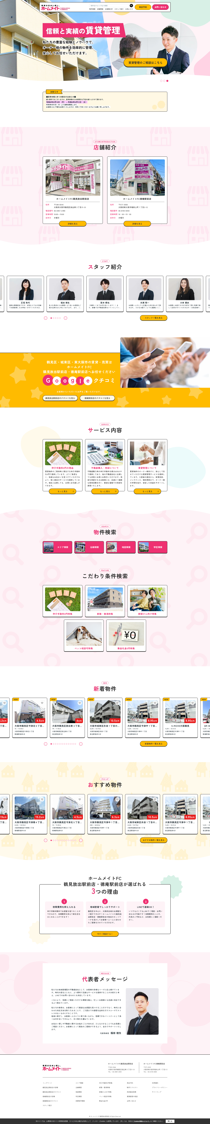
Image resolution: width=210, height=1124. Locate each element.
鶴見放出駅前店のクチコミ (52, 1092)
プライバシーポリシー (159, 1087)
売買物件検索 (80, 1101)
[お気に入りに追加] (4, 703)
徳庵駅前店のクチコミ (50, 1101)
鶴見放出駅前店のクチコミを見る (60, 398)
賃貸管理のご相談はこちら (145, 62)
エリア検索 (79, 1083)
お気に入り (129, 9)
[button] (46, 318)
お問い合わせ (160, 7)
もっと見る (62, 491)
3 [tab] (167, 81)
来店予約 (143, 7)
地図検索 (79, 1092)
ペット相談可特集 (105, 1096)
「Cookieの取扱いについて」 (141, 1121)
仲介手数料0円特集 (105, 1083)
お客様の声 (109, 9)
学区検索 (79, 1096)
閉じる (170, 1121)
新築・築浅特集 (104, 1087)
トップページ (47, 1083)
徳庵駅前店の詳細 (49, 1096)
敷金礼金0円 (103, 1101)
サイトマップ (156, 1092)
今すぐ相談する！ (105, 933)
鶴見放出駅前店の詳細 (50, 1087)
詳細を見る (73, 223)
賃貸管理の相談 (132, 1096)
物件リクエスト (132, 1087)
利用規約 (155, 1083)
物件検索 (92, 9)
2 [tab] (164, 81)
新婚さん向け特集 (105, 1092)
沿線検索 (79, 1087)
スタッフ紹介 (119, 9)
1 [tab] (161, 81)
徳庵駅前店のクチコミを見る (97, 398)
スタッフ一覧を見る (154, 317)
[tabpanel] (105, 40)
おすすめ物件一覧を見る (153, 840)
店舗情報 (100, 9)
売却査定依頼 (131, 1092)
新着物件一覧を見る (154, 743)
